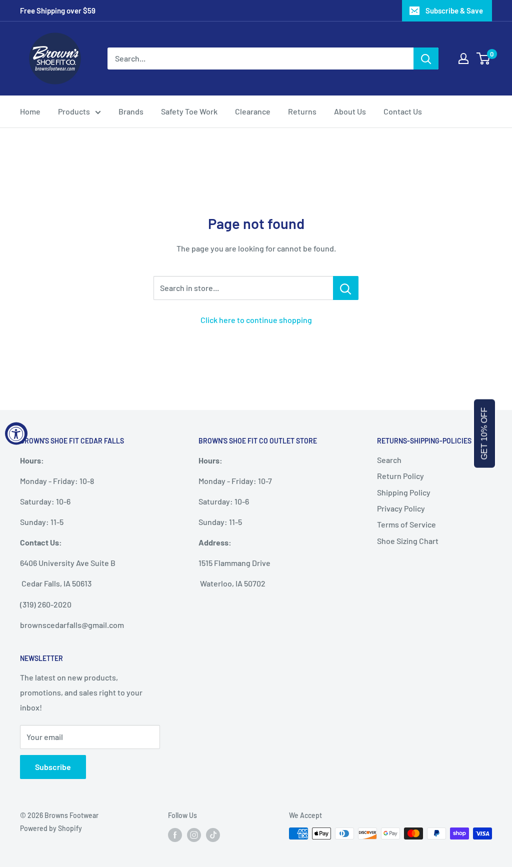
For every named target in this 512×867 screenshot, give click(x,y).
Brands (131, 111)
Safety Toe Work (189, 111)
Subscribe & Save (454, 10)
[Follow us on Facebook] (175, 835)
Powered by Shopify (51, 828)
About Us (350, 111)
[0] (484, 58)
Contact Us (403, 111)
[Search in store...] (345, 288)
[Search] (426, 59)
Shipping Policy (403, 492)
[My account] (463, 58)
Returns (302, 111)
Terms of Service (406, 524)
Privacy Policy (401, 508)
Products (74, 111)
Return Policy (400, 475)
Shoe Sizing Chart (407, 541)
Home (30, 111)
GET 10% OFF (484, 434)
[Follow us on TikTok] (213, 835)
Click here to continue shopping (256, 319)
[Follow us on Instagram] (194, 835)
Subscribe (53, 767)
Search (389, 459)
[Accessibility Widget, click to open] (16, 433)
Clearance (252, 111)
